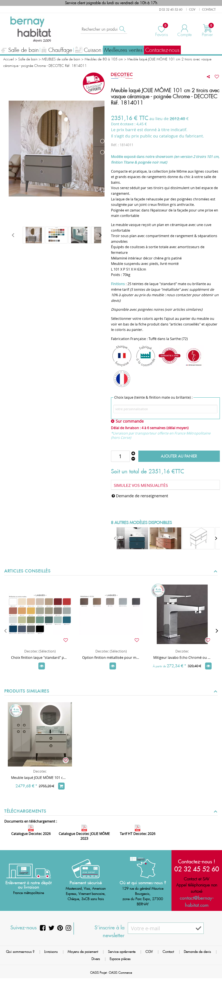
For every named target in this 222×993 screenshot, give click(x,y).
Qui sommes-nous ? (20, 951)
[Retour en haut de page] (213, 980)
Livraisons (51, 951)
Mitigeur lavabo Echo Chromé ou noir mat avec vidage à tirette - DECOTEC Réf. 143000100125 (182, 657)
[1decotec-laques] (56, 235)
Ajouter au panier (179, 456)
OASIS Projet (98, 973)
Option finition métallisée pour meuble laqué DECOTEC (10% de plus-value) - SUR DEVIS (111, 657)
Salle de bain (23, 50)
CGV (149, 951)
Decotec (182, 651)
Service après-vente (121, 951)
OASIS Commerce (120, 973)
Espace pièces (120, 959)
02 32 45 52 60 (196, 869)
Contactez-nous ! (196, 861)
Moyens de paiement (83, 951)
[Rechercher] (122, 29)
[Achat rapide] (61, 786)
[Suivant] (216, 630)
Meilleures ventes (123, 50)
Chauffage (60, 50)
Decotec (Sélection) (40, 651)
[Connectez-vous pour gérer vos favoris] (217, 77)
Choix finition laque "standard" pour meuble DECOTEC (40, 657)
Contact (168, 951)
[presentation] (12, 235)
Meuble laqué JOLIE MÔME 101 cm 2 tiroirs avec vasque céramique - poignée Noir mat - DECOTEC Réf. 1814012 (40, 777)
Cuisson (92, 50)
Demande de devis (197, 951)
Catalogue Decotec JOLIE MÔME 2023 (84, 836)
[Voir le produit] (41, 666)
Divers (95, 959)
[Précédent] (5, 630)
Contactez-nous (162, 50)
